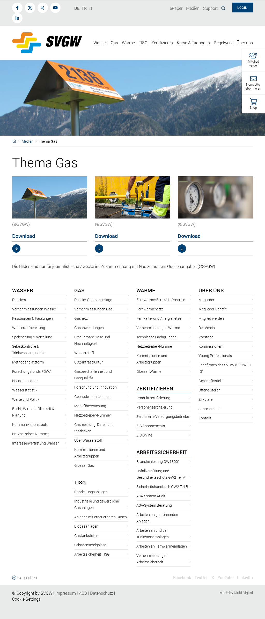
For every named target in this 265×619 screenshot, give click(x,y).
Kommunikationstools (30, 424)
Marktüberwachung (90, 405)
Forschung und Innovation (95, 387)
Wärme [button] (128, 42)
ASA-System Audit (150, 495)
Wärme (145, 290)
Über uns (211, 290)
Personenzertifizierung (154, 407)
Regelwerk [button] (223, 42)
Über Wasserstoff (88, 440)
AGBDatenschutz (96, 593)
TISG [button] (143, 42)
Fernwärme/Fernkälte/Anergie (160, 299)
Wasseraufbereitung (28, 327)
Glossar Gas (84, 465)
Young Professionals (215, 355)
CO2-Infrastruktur (88, 362)
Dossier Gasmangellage (93, 299)
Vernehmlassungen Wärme (158, 327)
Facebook (182, 577)
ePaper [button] (176, 8)
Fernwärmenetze (150, 309)
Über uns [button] (245, 42)
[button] (253, 59)
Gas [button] (114, 42)
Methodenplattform (28, 362)
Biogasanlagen (86, 526)
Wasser (22, 290)
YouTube (225, 577)
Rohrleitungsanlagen (91, 491)
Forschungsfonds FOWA (31, 371)
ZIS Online (144, 435)
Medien (27, 141)
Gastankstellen (86, 535)
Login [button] (242, 7)
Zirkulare (205, 399)
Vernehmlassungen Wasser (34, 309)
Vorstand (206, 336)
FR (84, 8)
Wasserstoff (84, 352)
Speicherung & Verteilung (32, 336)
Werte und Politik (25, 399)
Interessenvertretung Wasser (35, 443)
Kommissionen (210, 346)
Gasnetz (81, 318)
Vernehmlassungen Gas (93, 309)
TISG (80, 482)
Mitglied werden (211, 318)
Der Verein (206, 327)
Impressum (65, 593)
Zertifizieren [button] (162, 42)
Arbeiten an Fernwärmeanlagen (161, 546)
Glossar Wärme (148, 371)
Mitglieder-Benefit (212, 309)
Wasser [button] (100, 42)
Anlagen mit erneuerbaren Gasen (100, 516)
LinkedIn (245, 577)
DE (76, 8)
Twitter (201, 577)
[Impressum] (76, 593)
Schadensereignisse (90, 544)
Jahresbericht (209, 408)
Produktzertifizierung (153, 397)
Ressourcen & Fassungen (32, 318)
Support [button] (210, 8)
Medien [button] (193, 8)
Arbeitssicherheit (161, 452)
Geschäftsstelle (210, 380)
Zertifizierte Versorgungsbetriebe (162, 416)
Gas (79, 290)
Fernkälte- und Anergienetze (158, 318)
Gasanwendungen (89, 327)
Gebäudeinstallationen (92, 396)
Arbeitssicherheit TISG (92, 554)
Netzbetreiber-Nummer (30, 433)
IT (91, 8)
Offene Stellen (209, 390)
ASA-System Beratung (154, 505)
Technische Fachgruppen (156, 336)
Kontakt (204, 418)
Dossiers (19, 299)
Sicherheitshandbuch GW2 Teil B (162, 486)
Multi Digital (243, 592)
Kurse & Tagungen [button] (193, 42)
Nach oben (26, 577)
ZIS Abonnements (150, 425)
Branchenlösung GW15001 (158, 461)
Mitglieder (206, 299)
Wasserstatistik (24, 390)
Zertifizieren (154, 388)
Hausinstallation (25, 380)
